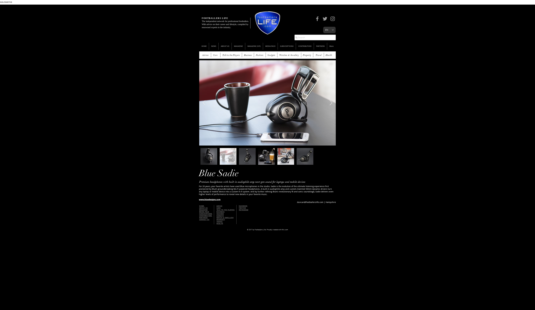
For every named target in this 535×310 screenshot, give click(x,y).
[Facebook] (317, 19)
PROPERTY (221, 220)
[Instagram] (333, 19)
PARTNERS (203, 218)
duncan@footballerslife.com (310, 202)
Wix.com (285, 230)
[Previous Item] (204, 103)
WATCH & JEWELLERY (225, 218)
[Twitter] (325, 19)
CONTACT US (204, 220)
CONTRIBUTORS (205, 216)
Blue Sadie (219, 173)
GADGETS (220, 216)
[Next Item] (331, 103)
